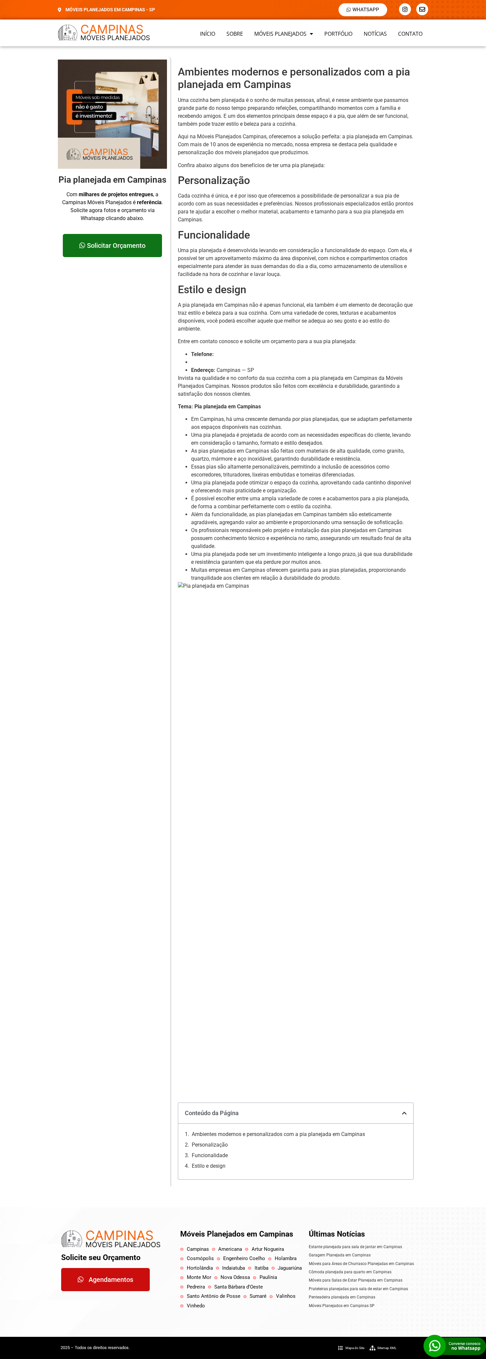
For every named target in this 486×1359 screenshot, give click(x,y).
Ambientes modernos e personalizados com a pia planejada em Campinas (278, 1134)
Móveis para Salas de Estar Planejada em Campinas (355, 1280)
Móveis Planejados (280, 33)
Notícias (375, 33)
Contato (410, 33)
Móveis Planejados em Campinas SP (342, 1305)
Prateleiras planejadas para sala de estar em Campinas (358, 1289)
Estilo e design (208, 1166)
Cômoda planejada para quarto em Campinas (350, 1272)
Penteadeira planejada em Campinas (342, 1297)
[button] (404, 1113)
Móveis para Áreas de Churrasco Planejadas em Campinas (361, 1263)
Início (207, 33)
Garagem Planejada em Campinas (340, 1255)
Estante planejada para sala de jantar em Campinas (355, 1247)
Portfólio (338, 33)
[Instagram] (405, 9)
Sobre (234, 33)
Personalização (210, 1145)
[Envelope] (422, 9)
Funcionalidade (210, 1155)
